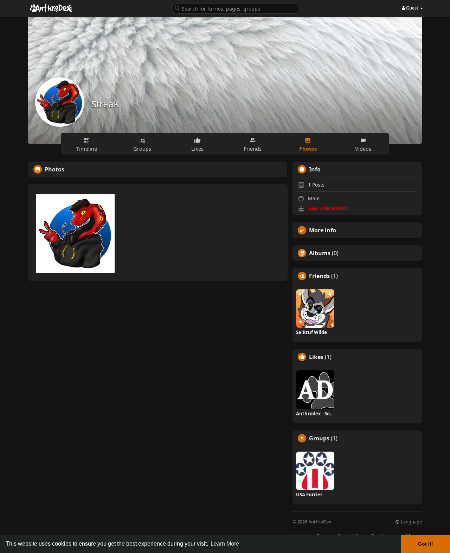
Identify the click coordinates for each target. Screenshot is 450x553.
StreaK (105, 104)
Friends (319, 276)
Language (411, 522)
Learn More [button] (225, 544)
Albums (319, 253)
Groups (319, 438)
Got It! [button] (425, 544)
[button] (236, 8)
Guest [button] (412, 8)
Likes (316, 357)
